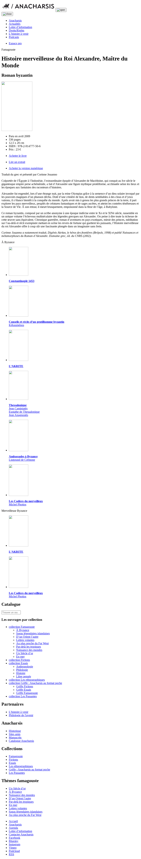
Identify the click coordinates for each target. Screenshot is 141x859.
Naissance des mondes (29, 650)
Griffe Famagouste (27, 693)
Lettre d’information (20, 27)
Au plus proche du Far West (32, 643)
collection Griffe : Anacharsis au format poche (35, 683)
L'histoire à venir (18, 712)
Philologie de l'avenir (21, 715)
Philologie (22, 669)
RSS (11, 854)
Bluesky (13, 841)
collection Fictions (19, 659)
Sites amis (14, 734)
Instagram (14, 844)
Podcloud (14, 851)
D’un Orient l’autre (27, 636)
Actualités (14, 23)
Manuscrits (15, 737)
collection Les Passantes (23, 696)
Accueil (13, 821)
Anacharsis (15, 20)
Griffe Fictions (24, 686)
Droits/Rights (16, 30)
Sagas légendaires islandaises (33, 633)
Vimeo (13, 847)
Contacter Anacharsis (21, 834)
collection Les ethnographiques (27, 679)
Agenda (13, 827)
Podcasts (14, 37)
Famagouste (16, 756)
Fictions (13, 759)
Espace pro (15, 43)
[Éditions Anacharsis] (28, 9)
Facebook (14, 837)
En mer (20, 656)
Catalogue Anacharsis (21, 740)
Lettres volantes (25, 640)
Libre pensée (23, 676)
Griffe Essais (23, 689)
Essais (12, 762)
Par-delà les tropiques (28, 646)
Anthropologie (24, 666)
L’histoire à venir (18, 33)
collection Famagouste (22, 626)
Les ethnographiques (21, 766)
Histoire (20, 673)
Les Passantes (17, 772)
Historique (15, 730)
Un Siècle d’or (24, 653)
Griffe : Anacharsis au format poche (29, 769)
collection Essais (18, 663)
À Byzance (22, 630)
